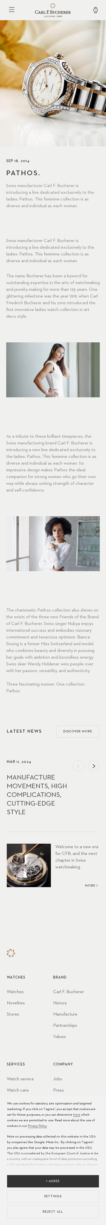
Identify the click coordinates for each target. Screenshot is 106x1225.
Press (58, 1090)
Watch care (18, 1090)
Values (59, 1037)
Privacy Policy (37, 1126)
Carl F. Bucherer (68, 992)
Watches (15, 992)
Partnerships (65, 1025)
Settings (53, 1196)
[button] (78, 766)
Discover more (77, 731)
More (90, 885)
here (76, 1114)
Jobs (57, 1079)
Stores (13, 1014)
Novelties (16, 1003)
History (60, 1003)
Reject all (53, 1211)
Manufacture (65, 1014)
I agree (53, 1181)
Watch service (20, 1079)
